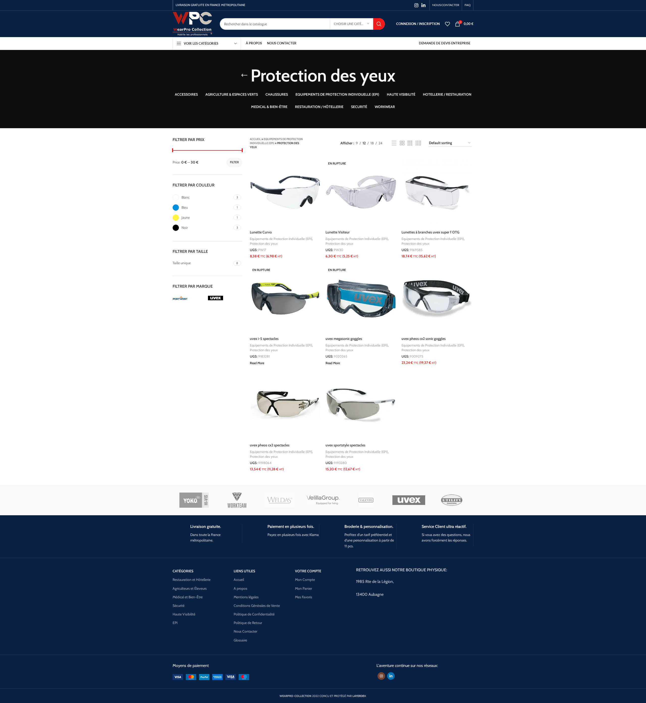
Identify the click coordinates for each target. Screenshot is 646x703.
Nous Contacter (245, 631)
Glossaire (240, 640)
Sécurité (178, 605)
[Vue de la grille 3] (410, 143)
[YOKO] (194, 500)
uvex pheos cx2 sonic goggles (423, 338)
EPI (175, 622)
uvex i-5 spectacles (264, 338)
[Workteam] (237, 500)
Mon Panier (303, 588)
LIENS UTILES (244, 571)
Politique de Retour (248, 622)
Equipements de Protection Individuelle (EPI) (281, 239)
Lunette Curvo (261, 232)
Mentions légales (246, 597)
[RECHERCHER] (379, 24)
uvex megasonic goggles (344, 338)
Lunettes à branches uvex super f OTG (430, 232)
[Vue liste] (394, 143)
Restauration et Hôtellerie (191, 579)
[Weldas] (279, 500)
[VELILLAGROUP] (323, 500)
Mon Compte (305, 579)
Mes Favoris (303, 597)
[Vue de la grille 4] (418, 143)
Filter (234, 162)
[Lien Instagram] (416, 5)
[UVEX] (408, 500)
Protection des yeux (264, 243)
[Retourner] (244, 75)
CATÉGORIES (183, 571)
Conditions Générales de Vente (257, 605)
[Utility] (451, 500)
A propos (240, 588)
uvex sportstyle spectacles (345, 445)
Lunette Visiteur (338, 232)
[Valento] (365, 500)
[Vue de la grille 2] (402, 143)
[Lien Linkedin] (423, 5)
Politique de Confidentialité (254, 614)
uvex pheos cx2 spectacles (269, 445)
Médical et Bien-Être (188, 597)
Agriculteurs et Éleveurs (190, 588)
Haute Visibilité (184, 614)
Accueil (255, 139)
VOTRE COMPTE (308, 571)
